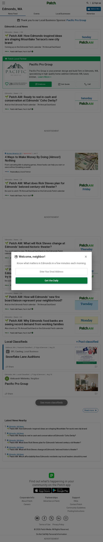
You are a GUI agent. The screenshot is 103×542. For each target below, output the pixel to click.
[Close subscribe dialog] (86, 256)
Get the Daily (51, 280)
